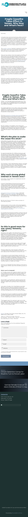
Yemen (16, 318)
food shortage (11, 316)
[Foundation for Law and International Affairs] (14, 4)
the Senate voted (23, 158)
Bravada (14, 513)
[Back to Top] (23, 512)
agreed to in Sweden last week (13, 115)
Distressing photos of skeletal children (10, 193)
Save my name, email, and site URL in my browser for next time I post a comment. (13, 352)
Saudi (17, 317)
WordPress (19, 513)
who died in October (11, 193)
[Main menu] (26, 12)
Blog (14, 17)
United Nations (6, 318)
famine (4, 316)
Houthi (18, 316)
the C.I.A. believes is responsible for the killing (13, 208)
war (12, 318)
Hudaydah (4, 317)
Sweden (23, 317)
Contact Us (4, 394)
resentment (12, 317)
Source (2, 313)
